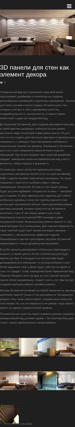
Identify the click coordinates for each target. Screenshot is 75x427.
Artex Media (26, 423)
